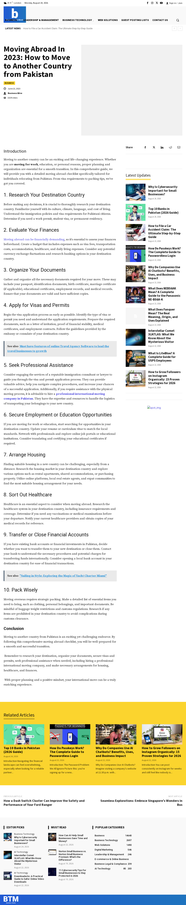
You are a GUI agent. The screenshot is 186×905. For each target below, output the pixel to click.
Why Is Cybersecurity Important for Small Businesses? (162, 190)
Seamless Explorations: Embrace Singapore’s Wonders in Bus (141, 803)
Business (9, 83)
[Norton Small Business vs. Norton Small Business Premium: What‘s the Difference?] (52, 853)
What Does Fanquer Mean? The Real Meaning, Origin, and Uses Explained (163, 315)
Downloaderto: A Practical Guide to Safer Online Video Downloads (29, 879)
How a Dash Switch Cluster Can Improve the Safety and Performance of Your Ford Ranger (44, 803)
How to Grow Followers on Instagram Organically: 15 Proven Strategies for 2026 (164, 377)
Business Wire (15, 93)
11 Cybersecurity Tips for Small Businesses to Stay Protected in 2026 (72, 873)
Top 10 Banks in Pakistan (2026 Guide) (163, 210)
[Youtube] (161, 3)
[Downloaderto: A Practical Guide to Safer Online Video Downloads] (8, 876)
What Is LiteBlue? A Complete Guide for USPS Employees (162, 357)
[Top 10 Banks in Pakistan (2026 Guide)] (135, 212)
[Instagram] (152, 3)
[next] (180, 28)
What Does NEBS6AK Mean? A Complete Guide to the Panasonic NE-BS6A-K (164, 293)
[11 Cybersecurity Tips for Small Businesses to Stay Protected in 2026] (52, 872)
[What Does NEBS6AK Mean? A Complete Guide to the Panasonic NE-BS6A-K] (135, 295)
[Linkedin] (162, 147)
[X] (157, 3)
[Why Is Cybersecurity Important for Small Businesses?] (135, 192)
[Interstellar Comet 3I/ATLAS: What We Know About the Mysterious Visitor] (135, 337)
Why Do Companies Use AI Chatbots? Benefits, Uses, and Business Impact (164, 272)
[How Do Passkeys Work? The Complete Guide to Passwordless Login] (135, 253)
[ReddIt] (170, 147)
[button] (177, 20)
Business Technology (24, 834)
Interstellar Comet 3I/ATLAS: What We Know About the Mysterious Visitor (161, 336)
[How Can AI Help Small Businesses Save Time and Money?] (52, 837)
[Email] (178, 147)
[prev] (174, 28)
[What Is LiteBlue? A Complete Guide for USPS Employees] (135, 358)
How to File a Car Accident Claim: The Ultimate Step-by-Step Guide (164, 231)
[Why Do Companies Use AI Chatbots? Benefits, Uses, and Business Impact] (135, 273)
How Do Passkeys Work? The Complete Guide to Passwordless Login (59, 28)
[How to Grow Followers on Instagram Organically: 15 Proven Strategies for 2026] (135, 378)
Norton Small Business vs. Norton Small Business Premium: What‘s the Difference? (72, 855)
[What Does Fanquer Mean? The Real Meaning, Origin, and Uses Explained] (135, 316)
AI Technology (21, 852)
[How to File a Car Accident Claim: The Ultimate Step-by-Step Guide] (135, 232)
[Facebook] (147, 3)
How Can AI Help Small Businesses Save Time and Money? (73, 838)
